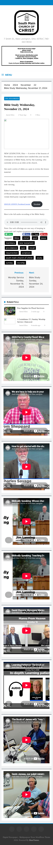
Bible (16, 238)
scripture (26, 253)
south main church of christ (19, 257)
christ (26, 238)
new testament (26, 243)
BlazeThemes (34, 840)
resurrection (12, 253)
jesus (43, 238)
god (35, 238)
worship (21, 262)
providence (11, 248)
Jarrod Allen (10, 115)
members (10, 243)
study (39, 257)
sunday (9, 262)
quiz (23, 248)
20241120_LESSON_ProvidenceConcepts (17, 204)
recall (32, 248)
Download (37, 204)
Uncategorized (12, 98)
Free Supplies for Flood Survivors (30, 308)
